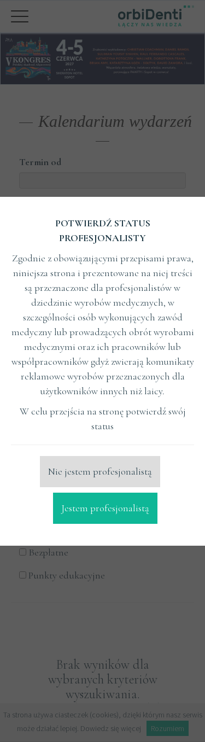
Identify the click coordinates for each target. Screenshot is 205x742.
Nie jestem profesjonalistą (100, 471)
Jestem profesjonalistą (105, 508)
